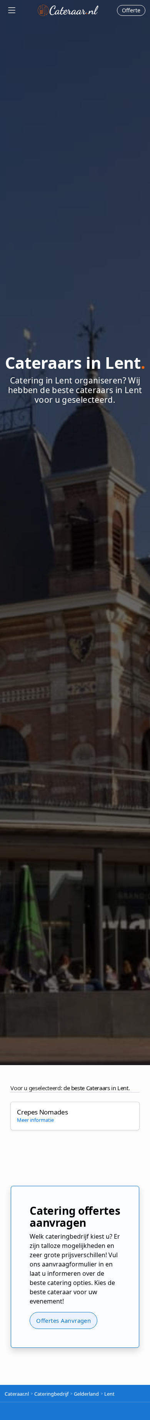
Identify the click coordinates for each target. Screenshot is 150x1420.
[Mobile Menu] (12, 10)
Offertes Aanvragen (63, 1320)
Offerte (131, 10)
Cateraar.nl (68, 10)
